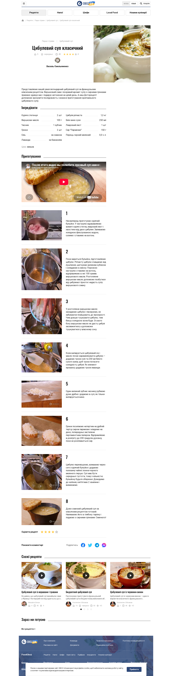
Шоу (24, 669)
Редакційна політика (104, 645)
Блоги (25, 663)
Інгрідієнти (91, 655)
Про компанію (49, 641)
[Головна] (22, 21)
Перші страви (40, 20)
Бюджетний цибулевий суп (79, 592)
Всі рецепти (28, 629)
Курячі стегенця (30, 115)
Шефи (86, 12)
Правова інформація (104, 641)
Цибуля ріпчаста (74, 115)
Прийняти (134, 669)
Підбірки (81, 655)
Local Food (112, 12)
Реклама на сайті (51, 645)
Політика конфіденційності (134, 641)
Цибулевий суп (52, 20)
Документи (74, 645)
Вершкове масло (30, 120)
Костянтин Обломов (80, 603)
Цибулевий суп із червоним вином (126, 592)
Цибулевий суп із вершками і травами (40, 592)
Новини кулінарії (138, 12)
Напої (60, 12)
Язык (133, 4)
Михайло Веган (34, 603)
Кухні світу (71, 655)
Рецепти (33, 12)
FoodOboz (27, 654)
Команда (73, 641)
